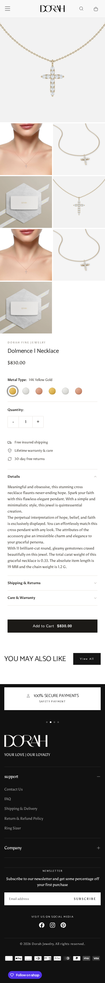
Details (14, 476)
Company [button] (13, 847)
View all (87, 659)
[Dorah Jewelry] (25, 741)
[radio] (13, 391)
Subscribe (85, 899)
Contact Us (13, 789)
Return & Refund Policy (23, 818)
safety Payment (52, 701)
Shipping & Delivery (20, 808)
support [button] (11, 776)
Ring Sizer (12, 828)
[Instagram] (52, 925)
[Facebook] (41, 925)
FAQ (7, 799)
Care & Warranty (21, 598)
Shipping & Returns (24, 583)
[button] (7, 8)
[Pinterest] (63, 925)
